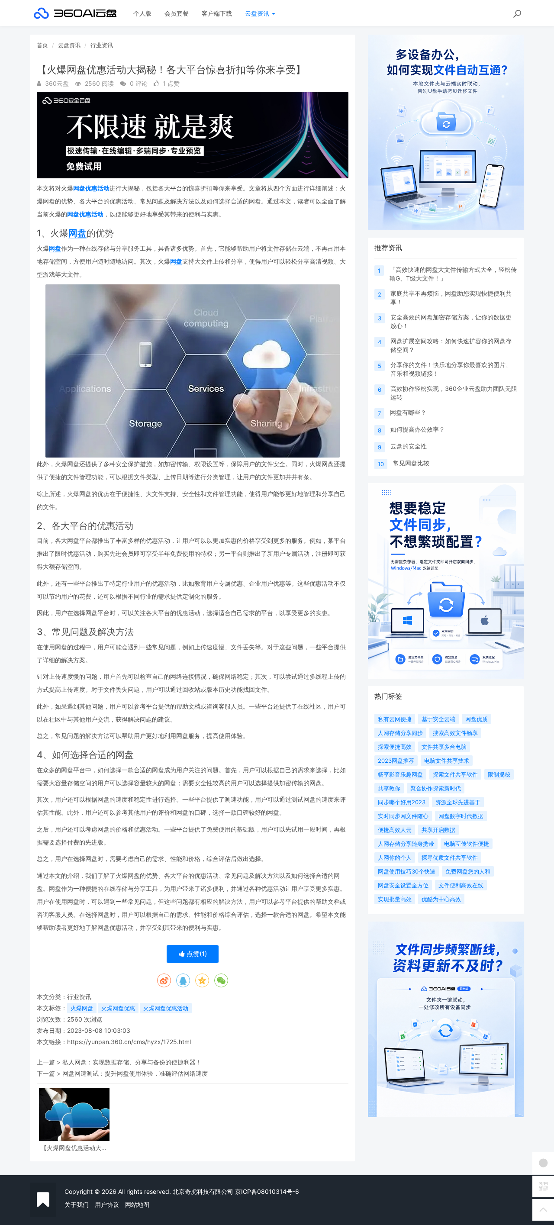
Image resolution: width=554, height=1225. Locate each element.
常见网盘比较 (411, 463)
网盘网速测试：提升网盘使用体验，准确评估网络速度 (135, 1073)
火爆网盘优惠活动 (165, 1008)
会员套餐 (176, 13)
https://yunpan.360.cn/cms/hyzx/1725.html (129, 1041)
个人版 (142, 13)
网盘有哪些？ (408, 412)
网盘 (77, 233)
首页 (42, 45)
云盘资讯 (258, 13)
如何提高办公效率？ (417, 429)
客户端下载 (217, 13)
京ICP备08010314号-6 (267, 1191)
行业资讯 (101, 45)
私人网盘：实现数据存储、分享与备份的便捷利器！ (132, 1062)
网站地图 (137, 1204)
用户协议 (107, 1204)
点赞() (196, 954)
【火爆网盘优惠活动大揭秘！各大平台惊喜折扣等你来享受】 (74, 1147)
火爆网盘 (82, 1008)
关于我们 (76, 1204)
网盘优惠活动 (91, 188)
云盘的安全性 (408, 446)
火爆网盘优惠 (118, 1008)
